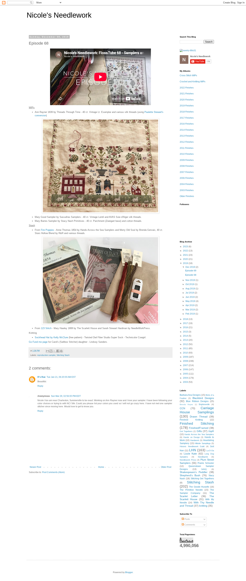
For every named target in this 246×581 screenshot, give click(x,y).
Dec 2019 (190, 267)
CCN (182, 408)
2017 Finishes (187, 118)
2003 (186, 382)
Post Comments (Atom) (53, 472)
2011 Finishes (186, 148)
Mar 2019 (190, 309)
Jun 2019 (190, 297)
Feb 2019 (190, 314)
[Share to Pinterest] (61, 351)
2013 (186, 340)
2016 (186, 327)
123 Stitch (46, 328)
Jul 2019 (189, 292)
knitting (203, 505)
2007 (186, 365)
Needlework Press (188, 460)
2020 (186, 259)
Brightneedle (204, 404)
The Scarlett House (197, 498)
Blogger (129, 572)
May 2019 (190, 301)
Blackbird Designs (203, 398)
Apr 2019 (190, 305)
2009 (186, 357)
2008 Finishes (187, 166)
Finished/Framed (198, 427)
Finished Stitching (197, 423)
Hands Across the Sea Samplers (199, 434)
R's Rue (41, 377)
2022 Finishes (187, 87)
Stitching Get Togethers (202, 478)
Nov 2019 (190, 280)
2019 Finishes (187, 105)
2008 (186, 361)
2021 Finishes (187, 93)
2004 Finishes (187, 184)
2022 (186, 250)
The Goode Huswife (199, 487)
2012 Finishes (187, 142)
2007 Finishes (187, 172)
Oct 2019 (190, 284)
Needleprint (203, 457)
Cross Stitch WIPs (188, 75)
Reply (40, 386)
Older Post (166, 467)
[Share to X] (54, 351)
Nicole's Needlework (59, 15)
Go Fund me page (38, 342)
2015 (186, 331)
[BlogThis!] (51, 351)
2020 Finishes (187, 99)
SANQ (204, 469)
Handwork (194, 440)
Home (101, 467)
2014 (186, 336)
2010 (186, 353)
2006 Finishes (187, 178)
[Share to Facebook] (58, 351)
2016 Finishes (187, 124)
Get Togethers (186, 431)
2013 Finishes (187, 136)
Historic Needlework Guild (192, 446)
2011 (186, 348)
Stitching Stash (63, 355)
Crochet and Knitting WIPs (192, 81)
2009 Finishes (187, 160)
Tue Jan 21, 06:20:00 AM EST (61, 377)
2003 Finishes (187, 190)
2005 (186, 374)
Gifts (199, 431)
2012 (186, 344)
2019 (186, 263)
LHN (192, 450)
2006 (186, 369)
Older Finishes (187, 196)
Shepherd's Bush (190, 475)
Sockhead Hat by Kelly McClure (51, 337)
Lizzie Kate (190, 453)
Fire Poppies (47, 230)
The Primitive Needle (191, 490)
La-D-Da (210, 450)
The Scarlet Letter (197, 495)
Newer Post (35, 467)
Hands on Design (191, 437)
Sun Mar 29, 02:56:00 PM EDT (66, 396)
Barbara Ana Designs (190, 395)
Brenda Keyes (186, 404)
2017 (186, 323)
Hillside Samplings (203, 443)
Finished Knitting (191, 420)
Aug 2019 (190, 288)
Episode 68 (190, 275)
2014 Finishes (187, 130)
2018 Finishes (187, 112)
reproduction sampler (46, 355)
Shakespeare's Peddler (193, 472)
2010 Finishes (187, 154)
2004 (186, 378)
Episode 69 (190, 270)
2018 (186, 319)
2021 (186, 255)
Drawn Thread (198, 416)
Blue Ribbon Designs (197, 401)
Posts (187, 519)
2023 (186, 246)
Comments (189, 524)
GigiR (211, 431)
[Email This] (47, 351)
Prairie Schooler (206, 463)
